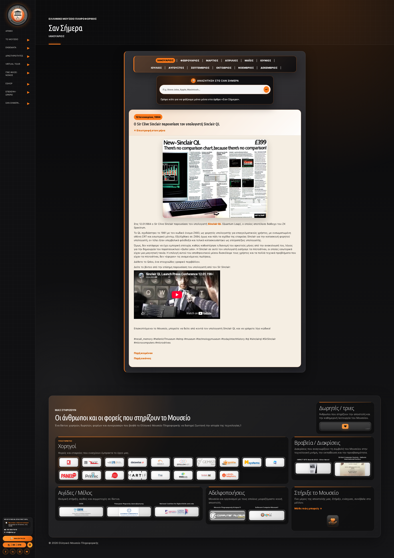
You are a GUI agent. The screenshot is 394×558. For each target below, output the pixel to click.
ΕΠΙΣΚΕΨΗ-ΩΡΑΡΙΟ (11, 93)
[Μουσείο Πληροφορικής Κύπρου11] (227, 515)
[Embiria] (160, 462)
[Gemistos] (206, 462)
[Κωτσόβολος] (68, 462)
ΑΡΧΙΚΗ (9, 31)
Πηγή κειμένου (143, 353)
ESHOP (9, 83)
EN (14, 545)
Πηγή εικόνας (142, 358)
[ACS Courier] (91, 462)
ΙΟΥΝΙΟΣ (265, 60)
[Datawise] (137, 462)
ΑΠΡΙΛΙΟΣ (231, 60)
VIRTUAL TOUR (13, 64)
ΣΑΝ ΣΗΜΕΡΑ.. (13, 103)
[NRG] (274, 462)
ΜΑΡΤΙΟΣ (212, 60)
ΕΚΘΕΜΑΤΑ (11, 47)
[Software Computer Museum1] (266, 515)
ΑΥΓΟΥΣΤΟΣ (176, 67)
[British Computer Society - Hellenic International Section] (352, 469)
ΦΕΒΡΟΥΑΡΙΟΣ (189, 60)
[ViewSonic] (206, 475)
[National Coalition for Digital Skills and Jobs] (177, 512)
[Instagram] (19, 551)
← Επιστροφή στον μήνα (149, 130)
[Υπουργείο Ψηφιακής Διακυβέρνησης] (129, 512)
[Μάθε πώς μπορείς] (333, 521)
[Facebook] (5, 551)
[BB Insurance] (114, 462)
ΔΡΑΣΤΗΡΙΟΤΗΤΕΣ (14, 56)
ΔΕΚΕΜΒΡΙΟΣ (269, 67)
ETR (19, 545)
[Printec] (91, 475)
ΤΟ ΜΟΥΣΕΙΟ (12, 39)
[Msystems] (252, 462)
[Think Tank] (183, 475)
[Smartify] (137, 475)
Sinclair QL (214, 223)
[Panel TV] (68, 475)
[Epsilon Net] (183, 462)
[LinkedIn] (12, 551)
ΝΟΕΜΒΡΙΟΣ (246, 67)
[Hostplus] (229, 462)
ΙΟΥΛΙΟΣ (156, 67)
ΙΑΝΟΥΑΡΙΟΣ (165, 60)
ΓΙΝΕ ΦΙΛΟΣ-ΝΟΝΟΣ (11, 74)
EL (9, 545)
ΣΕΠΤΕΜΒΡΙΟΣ (200, 67)
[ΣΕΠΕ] (81, 512)
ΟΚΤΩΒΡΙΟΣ (223, 67)
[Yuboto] (229, 475)
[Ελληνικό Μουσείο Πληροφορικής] (17, 15)
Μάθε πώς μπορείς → (308, 508)
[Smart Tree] (160, 475)
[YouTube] (27, 551)
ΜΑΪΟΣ (249, 60)
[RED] (114, 475)
